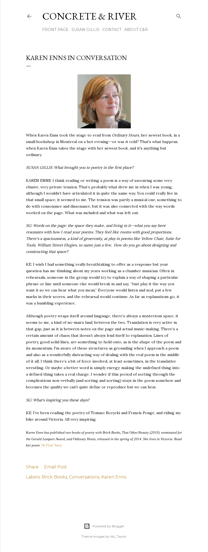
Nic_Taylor (118, 536)
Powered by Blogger (108, 526)
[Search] (179, 15)
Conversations (84, 477)
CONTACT (111, 29)
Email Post (55, 466)
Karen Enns (113, 477)
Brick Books (54, 477)
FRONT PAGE (55, 29)
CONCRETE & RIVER (89, 16)
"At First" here (50, 445)
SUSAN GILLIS (85, 29)
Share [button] (32, 466)
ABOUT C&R (136, 29)
